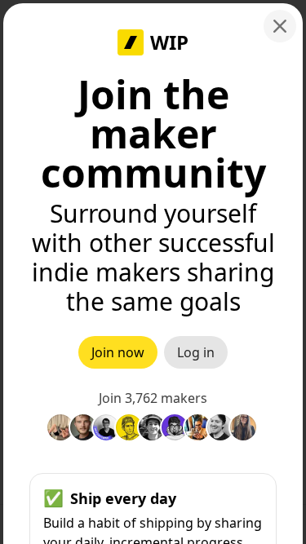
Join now (117, 352)
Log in (196, 352)
